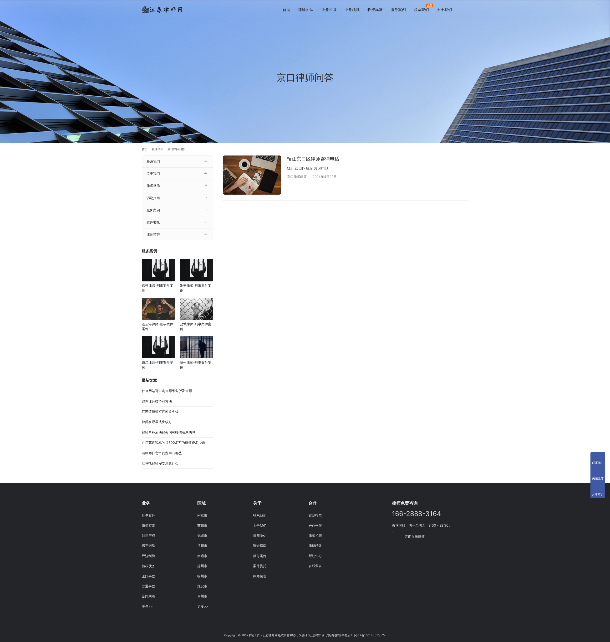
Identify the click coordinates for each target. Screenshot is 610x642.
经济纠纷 (148, 556)
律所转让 (315, 546)
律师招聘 (315, 535)
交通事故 (148, 586)
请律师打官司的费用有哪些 (162, 453)
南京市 (202, 515)
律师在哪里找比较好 (157, 422)
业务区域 (328, 9)
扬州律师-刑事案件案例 (195, 364)
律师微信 (153, 186)
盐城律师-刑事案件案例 (195, 326)
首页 (286, 9)
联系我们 (421, 9)
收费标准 (375, 9)
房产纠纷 (148, 546)
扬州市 (202, 566)
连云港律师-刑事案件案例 (157, 326)
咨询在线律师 (415, 536)
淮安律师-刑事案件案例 (195, 288)
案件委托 (153, 222)
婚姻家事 (148, 525)
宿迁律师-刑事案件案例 (157, 288)
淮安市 (202, 586)
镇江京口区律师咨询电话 (313, 159)
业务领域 (352, 9)
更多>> (147, 606)
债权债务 (148, 566)
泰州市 (202, 596)
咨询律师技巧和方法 (157, 401)
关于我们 (444, 9)
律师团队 (305, 9)
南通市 (202, 556)
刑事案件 (148, 515)
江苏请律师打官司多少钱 (160, 411)
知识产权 (148, 535)
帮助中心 (315, 556)
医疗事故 (148, 576)
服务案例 (398, 9)
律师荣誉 (153, 234)
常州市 (202, 546)
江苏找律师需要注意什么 (160, 463)
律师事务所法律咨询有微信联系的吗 (168, 432)
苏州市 (202, 525)
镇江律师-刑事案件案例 (157, 364)
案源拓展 (315, 515)
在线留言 (315, 566)
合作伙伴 (315, 525)
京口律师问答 (297, 177)
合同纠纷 (148, 596)
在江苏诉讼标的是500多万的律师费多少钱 (173, 442)
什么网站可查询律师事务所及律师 (167, 391)
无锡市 (202, 535)
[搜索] (466, 9)
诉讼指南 (153, 198)
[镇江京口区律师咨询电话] (252, 174)
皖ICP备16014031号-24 (370, 635)
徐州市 (202, 576)
